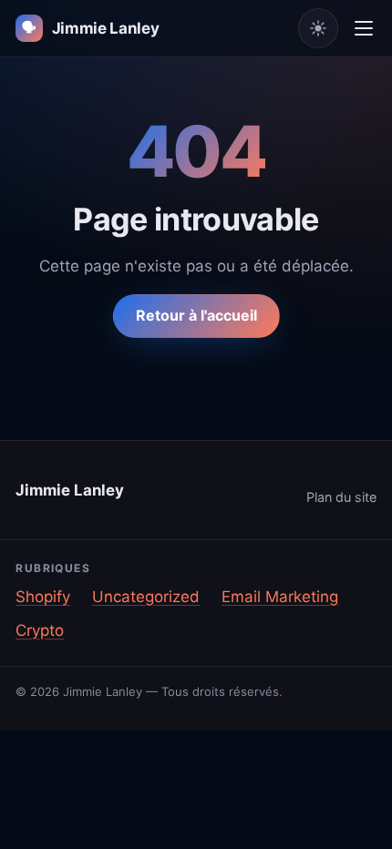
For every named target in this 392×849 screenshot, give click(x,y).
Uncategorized (146, 597)
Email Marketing (280, 597)
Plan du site (341, 497)
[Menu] (364, 28)
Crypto (39, 630)
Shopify (42, 597)
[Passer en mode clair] (318, 28)
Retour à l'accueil (196, 315)
